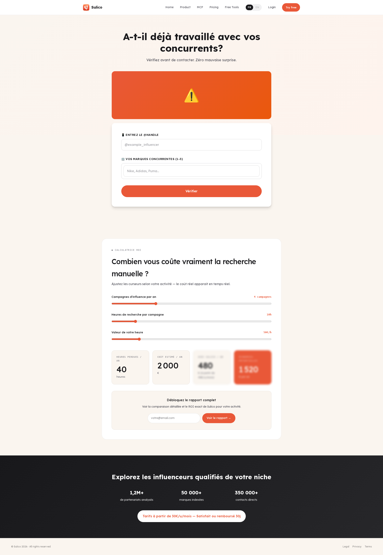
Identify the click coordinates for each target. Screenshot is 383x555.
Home (169, 7)
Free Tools (232, 7)
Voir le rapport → (219, 418)
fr (249, 7)
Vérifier (191, 191)
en (257, 7)
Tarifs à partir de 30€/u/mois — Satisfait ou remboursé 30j (192, 516)
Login (272, 7)
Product (185, 7)
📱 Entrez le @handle (140, 135)
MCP (200, 7)
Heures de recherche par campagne (191, 314)
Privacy (356, 546)
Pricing (213, 7)
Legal (346, 546)
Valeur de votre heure (191, 332)
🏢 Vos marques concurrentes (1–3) (152, 159)
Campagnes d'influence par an (191, 297)
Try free (291, 7)
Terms (368, 546)
